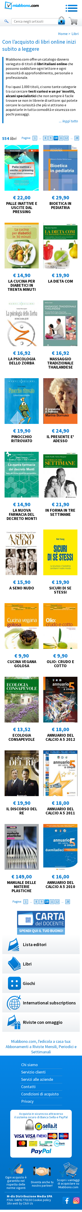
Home (63, 33)
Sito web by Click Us (20, 1203)
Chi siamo (29, 1064)
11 (61, 138)
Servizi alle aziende (37, 1079)
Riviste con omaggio (42, 1022)
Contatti (28, 1086)
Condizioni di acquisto (40, 1094)
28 (76, 138)
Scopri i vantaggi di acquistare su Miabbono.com (68, 1183)
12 (66, 138)
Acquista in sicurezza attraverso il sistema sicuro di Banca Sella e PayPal (41, 1115)
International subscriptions (49, 1003)
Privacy (27, 1101)
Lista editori (34, 944)
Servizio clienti (33, 1072)
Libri (27, 964)
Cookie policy (42, 1200)
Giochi (29, 983)
